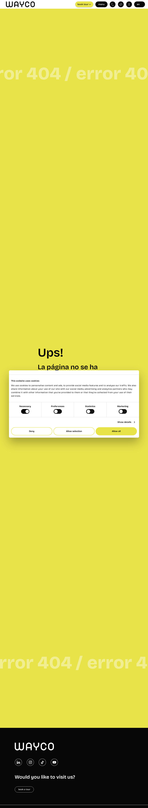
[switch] (58, 411)
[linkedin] (18, 762)
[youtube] (54, 762)
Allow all (116, 431)
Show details (124, 422)
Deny (31, 431)
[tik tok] (42, 762)
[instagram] (30, 762)
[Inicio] (34, 746)
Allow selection (74, 431)
